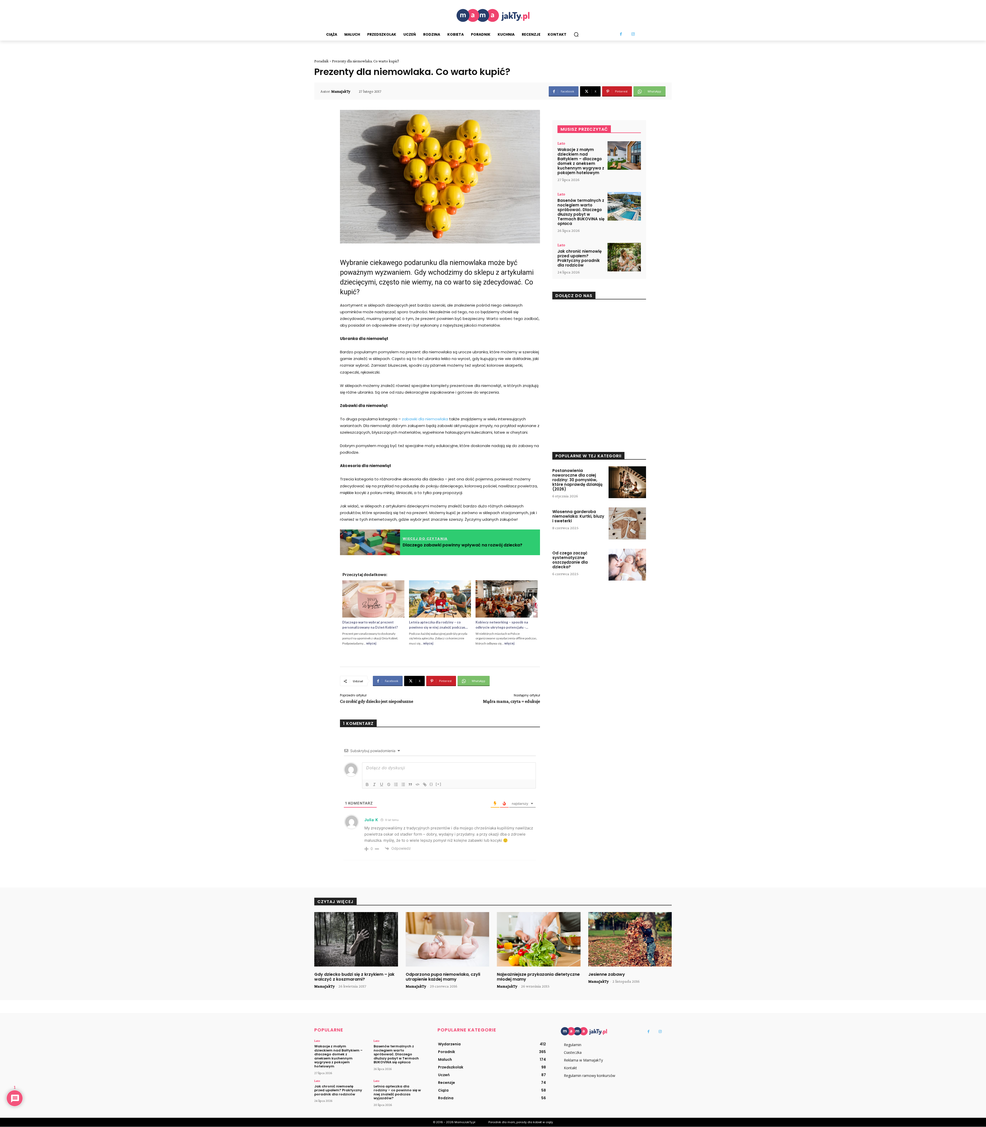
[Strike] (388, 784)
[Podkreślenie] (381, 784)
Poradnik (321, 61)
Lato (561, 143)
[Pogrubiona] (367, 784)
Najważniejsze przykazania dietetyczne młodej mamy (538, 976)
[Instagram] (633, 34)
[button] (576, 34)
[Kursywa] (374, 784)
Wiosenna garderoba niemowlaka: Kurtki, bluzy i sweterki (578, 516)
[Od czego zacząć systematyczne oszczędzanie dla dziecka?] (627, 565)
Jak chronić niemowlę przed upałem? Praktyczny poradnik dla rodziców (579, 258)
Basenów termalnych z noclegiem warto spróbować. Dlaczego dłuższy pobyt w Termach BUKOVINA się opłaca (580, 212)
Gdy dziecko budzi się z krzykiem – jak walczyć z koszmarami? (354, 976)
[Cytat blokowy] (410, 784)
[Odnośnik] (424, 784)
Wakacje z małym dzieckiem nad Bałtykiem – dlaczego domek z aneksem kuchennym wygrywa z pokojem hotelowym (580, 161)
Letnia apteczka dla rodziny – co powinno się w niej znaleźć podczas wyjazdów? (397, 1092)
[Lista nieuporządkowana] (403, 784)
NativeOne (440, 651)
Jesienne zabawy (606, 974)
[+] (438, 784)
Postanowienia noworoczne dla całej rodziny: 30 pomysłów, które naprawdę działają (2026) (577, 480)
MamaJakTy (340, 91)
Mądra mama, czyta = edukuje (511, 701)
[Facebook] (621, 34)
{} (431, 784)
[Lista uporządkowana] (396, 784)
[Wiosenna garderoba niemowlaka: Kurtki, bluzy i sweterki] (627, 523)
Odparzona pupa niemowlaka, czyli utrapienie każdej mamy (443, 976)
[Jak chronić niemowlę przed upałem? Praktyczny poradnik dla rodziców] (624, 257)
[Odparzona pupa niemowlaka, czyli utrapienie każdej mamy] (447, 939)
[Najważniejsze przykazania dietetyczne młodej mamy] (539, 939)
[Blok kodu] (417, 784)
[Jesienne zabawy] (630, 939)
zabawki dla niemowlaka (425, 419)
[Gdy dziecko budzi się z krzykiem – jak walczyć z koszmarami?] (356, 939)
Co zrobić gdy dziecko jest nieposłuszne (376, 701)
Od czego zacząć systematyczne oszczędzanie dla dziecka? (570, 560)
